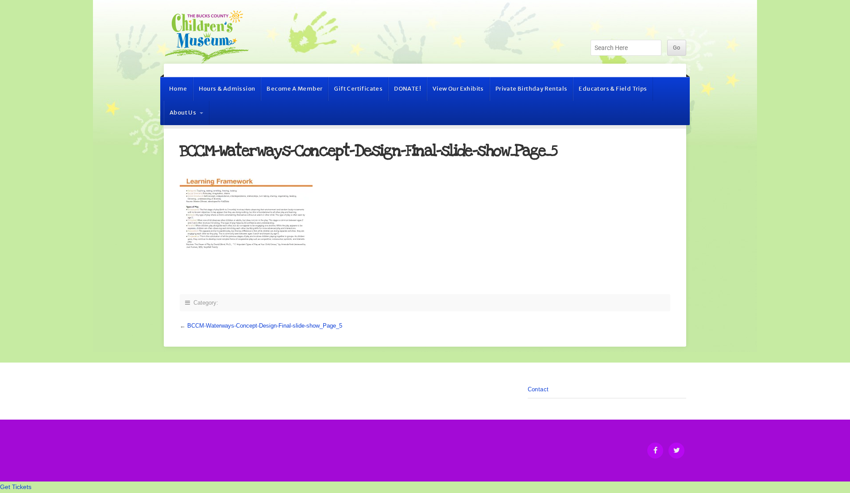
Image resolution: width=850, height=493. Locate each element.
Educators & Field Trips (613, 88)
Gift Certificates (358, 88)
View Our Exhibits (458, 88)
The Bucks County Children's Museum (207, 37)
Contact (538, 389)
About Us (183, 112)
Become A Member (294, 88)
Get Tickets (15, 486)
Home (178, 88)
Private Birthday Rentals (531, 88)
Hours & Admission (227, 88)
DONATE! (407, 88)
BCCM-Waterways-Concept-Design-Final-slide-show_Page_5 (264, 325)
